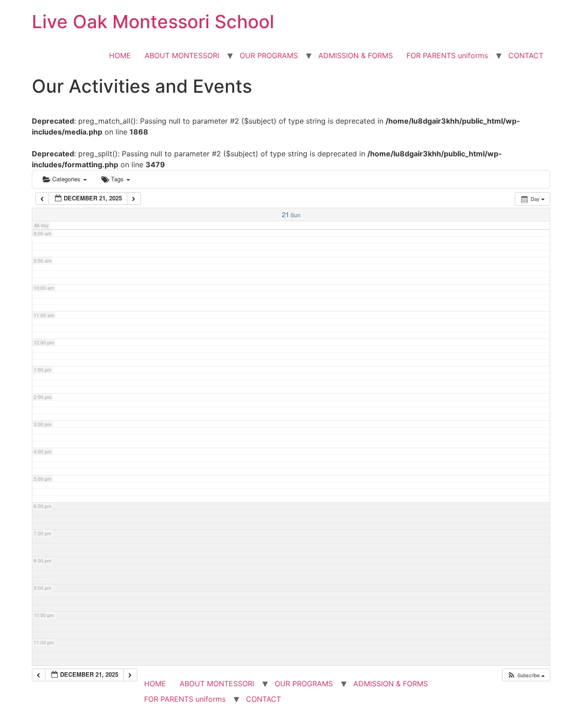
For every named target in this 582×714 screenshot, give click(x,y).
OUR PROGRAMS (269, 55)
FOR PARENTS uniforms (447, 55)
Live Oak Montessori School (153, 21)
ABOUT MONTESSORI (182, 55)
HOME (120, 55)
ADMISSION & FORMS (355, 55)
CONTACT (525, 55)
